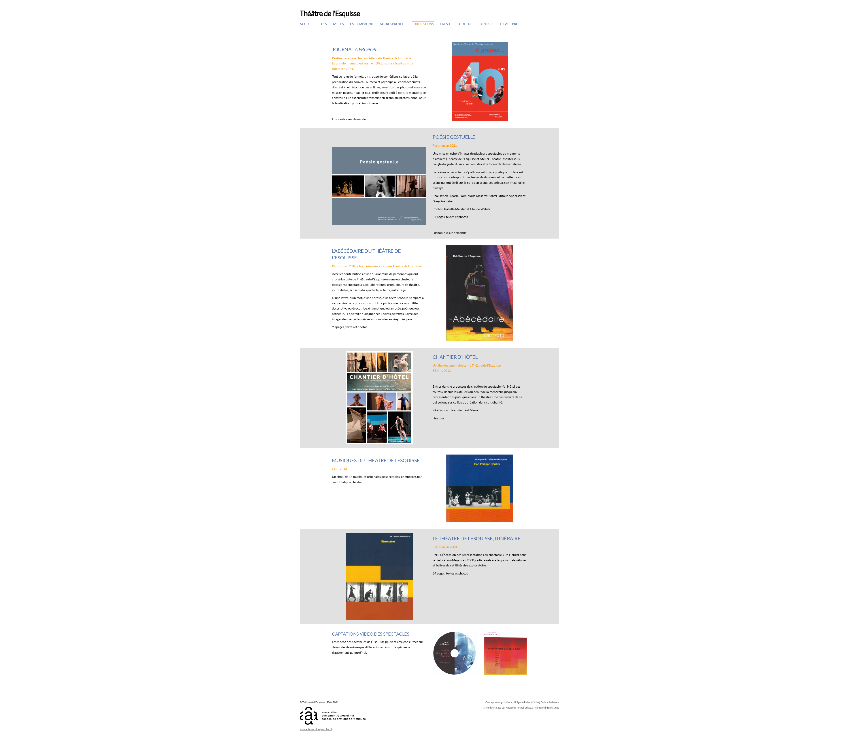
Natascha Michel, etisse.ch (520, 707)
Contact (486, 24)
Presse (445, 24)
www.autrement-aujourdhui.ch (316, 729)
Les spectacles (331, 24)
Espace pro (509, 24)
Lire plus (438, 418)
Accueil (306, 24)
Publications (423, 24)
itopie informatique (548, 707)
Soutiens (464, 24)
